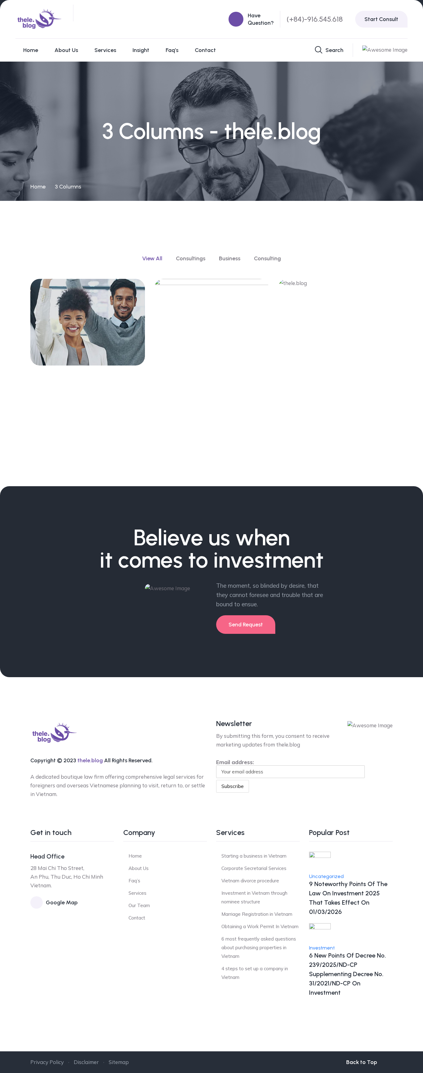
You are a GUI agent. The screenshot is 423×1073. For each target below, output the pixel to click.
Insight (141, 50)
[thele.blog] (39, 18)
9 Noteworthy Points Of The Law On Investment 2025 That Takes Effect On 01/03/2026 (348, 897)
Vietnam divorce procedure (250, 881)
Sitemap (119, 1062)
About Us (66, 50)
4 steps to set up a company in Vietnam (254, 973)
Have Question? (261, 19)
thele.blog (90, 760)
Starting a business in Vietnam (253, 856)
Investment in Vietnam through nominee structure (254, 897)
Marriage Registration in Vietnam (256, 914)
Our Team (139, 905)
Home (30, 50)
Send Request (246, 624)
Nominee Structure (325, 412)
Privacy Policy (47, 1062)
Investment (322, 948)
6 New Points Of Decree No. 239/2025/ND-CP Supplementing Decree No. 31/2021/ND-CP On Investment (347, 974)
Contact (205, 50)
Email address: (235, 762)
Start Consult (381, 19)
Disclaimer (86, 1062)
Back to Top (361, 1062)
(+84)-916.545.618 (315, 19)
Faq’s (172, 50)
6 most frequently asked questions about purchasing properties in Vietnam (258, 947)
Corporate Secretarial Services (253, 868)
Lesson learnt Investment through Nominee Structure (202, 402)
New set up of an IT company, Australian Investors (78, 338)
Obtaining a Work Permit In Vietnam (260, 926)
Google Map (62, 902)
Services (105, 50)
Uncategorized (326, 876)
